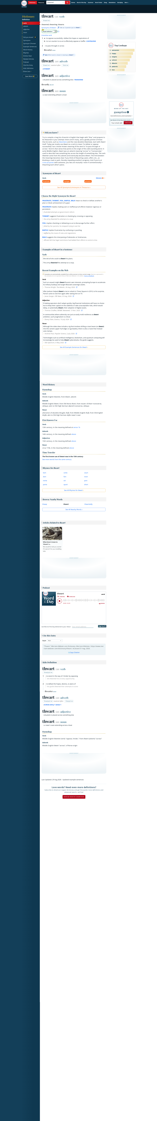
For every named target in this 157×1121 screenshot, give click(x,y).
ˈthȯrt (64, 65)
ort (65, 481)
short (86, 484)
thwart (55, 201)
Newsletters (112, 2)
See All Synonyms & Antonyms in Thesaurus (73, 187)
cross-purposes (48, 162)
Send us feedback (89, 276)
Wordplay (120, 2)
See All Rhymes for (73, 490)
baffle (67, 201)
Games (73, 2)
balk (73, 201)
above (73, 434)
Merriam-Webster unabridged (74, 797)
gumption (120, 112)
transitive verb (47, 35)
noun (63, 91)
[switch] (49, 31)
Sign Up (101, 626)
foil (62, 201)
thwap (44, 504)
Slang (105, 2)
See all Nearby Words (73, 509)
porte (45, 484)
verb (61, 16)
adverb (64, 61)
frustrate (46, 201)
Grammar (90, 2)
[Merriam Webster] (121, 104)
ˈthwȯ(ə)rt (47, 672)
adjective (65, 75)
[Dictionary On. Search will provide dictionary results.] (37, 2)
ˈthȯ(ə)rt (68, 701)
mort (86, 477)
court (86, 473)
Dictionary (28, 16)
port (85, 481)
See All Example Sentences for (73, 347)
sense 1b (76, 427)
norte (45, 481)
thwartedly (88, 504)
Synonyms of (49, 28)
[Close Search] (63, 2)
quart (66, 484)
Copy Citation (75, 652)
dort (44, 477)
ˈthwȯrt (45, 20)
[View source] (77, 287)
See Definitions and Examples (120, 116)
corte (65, 473)
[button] (127, 2)
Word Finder (98, 2)
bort (44, 473)
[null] (128, 112)
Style (44, 641)
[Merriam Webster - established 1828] (24, 2)
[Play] (59, 601)
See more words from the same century (56, 459)
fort (65, 477)
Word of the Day (81, 2)
